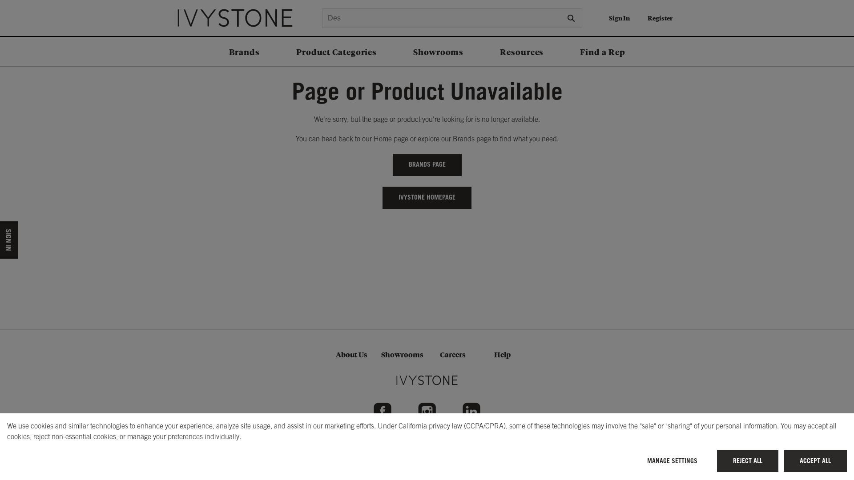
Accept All (815, 460)
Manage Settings (672, 460)
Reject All (747, 460)
